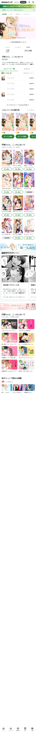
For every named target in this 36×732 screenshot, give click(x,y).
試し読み (6, 169)
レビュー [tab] (27, 69)
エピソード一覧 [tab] (9, 69)
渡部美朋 (5, 59)
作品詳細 (29, 192)
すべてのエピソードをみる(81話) (17, 105)
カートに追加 (8, 136)
